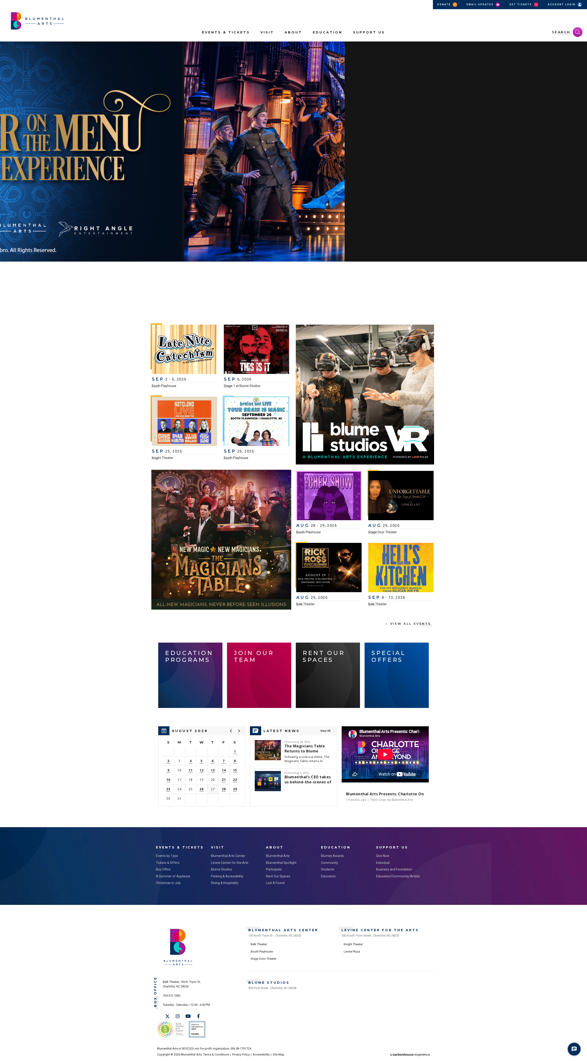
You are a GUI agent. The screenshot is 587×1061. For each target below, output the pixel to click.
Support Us (369, 32)
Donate (444, 4)
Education (327, 32)
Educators (328, 876)
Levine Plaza (352, 951)
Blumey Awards (332, 856)
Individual (383, 863)
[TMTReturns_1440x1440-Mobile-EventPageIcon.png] (221, 540)
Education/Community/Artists (398, 876)
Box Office (163, 869)
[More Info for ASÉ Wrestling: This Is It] (256, 350)
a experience (410, 1054)
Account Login (562, 4)
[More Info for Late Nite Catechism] (184, 350)
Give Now (382, 856)
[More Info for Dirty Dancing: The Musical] (293, 151)
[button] (581, 48)
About (293, 32)
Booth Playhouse (164, 386)
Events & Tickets (226, 32)
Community (329, 863)
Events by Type (167, 856)
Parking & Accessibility (227, 876)
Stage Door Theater (382, 532)
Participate (274, 869)
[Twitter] (167, 1016)
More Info (437, 287)
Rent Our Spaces (278, 876)
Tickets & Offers (168, 863)
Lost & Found (275, 883)
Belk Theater (305, 604)
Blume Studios (221, 869)
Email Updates (481, 4)
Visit (267, 32)
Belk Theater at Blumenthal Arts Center (158, 298)
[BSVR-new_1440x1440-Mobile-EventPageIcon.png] (365, 394)
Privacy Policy (241, 1054)
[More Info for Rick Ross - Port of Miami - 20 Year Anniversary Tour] (329, 568)
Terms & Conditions (216, 1054)
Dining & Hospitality (224, 883)
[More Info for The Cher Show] (329, 496)
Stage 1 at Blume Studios (242, 386)
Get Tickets (521, 4)
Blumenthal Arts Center (228, 856)
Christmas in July (168, 883)
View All (325, 731)
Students (327, 869)
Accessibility (261, 1054)
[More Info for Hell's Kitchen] (401, 568)
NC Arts (170, 1029)
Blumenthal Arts (278, 856)
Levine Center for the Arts (229, 863)
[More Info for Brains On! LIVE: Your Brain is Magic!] (256, 422)
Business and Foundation (394, 869)
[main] (293, 434)
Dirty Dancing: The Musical (254, 274)
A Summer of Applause (173, 876)
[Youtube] (188, 1016)
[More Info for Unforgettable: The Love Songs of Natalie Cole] (401, 496)
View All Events (410, 623)
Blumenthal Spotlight (281, 863)
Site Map (278, 1054)
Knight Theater (162, 458)
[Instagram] (177, 1016)
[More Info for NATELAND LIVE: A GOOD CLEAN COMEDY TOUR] (184, 422)
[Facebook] (198, 1016)
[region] (201, 766)
